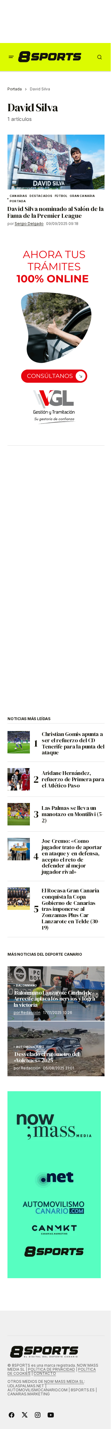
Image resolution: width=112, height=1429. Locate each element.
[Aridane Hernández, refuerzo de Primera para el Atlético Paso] (18, 779)
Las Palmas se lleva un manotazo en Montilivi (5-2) (72, 814)
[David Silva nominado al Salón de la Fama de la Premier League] (56, 162)
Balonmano (26, 985)
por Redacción (27, 1012)
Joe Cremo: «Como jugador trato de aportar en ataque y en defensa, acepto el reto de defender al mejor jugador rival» (72, 856)
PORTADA (18, 201)
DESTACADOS (41, 196)
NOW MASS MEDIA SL (64, 1381)
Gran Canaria (82, 196)
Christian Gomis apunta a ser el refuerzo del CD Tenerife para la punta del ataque (73, 743)
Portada (14, 89)
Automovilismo (30, 1047)
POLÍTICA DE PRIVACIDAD (51, 1369)
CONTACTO (45, 1373)
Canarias (18, 196)
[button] (11, 57)
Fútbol (61, 196)
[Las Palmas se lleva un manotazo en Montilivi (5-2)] (18, 814)
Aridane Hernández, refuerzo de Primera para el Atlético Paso (73, 779)
